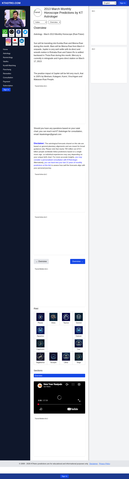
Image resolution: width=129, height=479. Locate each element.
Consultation (8, 77)
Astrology (6, 53)
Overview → (77, 261)
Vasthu (5, 61)
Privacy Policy (104, 464)
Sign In (122, 3)
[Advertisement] (59, 105)
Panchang (7, 69)
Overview (38, 376)
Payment (6, 82)
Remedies (7, 73)
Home (5, 49)
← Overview (41, 261)
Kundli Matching (9, 65)
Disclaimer (93, 464)
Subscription (8, 86)
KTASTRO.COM (11, 3)
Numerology (8, 57)
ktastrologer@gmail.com (50, 134)
